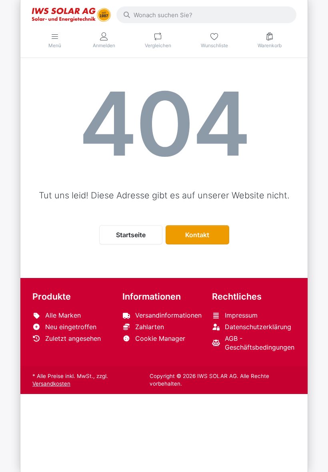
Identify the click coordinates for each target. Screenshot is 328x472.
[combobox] (206, 14)
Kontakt (197, 235)
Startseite (131, 235)
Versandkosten (51, 383)
